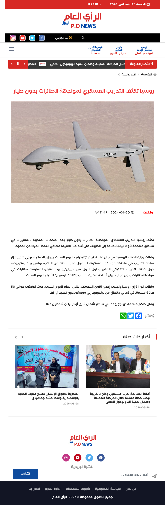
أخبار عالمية (128, 74)
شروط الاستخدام (78, 488)
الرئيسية (146, 74)
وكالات (148, 212)
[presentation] (22, 337)
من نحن (131, 488)
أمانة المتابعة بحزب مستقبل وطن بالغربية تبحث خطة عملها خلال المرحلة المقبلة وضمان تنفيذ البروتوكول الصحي (120, 397)
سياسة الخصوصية (108, 488)
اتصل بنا (34, 488)
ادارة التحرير (53, 488)
